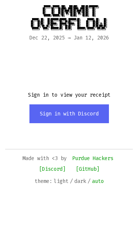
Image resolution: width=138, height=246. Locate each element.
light (61, 181)
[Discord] (52, 169)
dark (80, 181)
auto (98, 181)
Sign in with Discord (69, 114)
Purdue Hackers (92, 158)
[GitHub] (87, 169)
